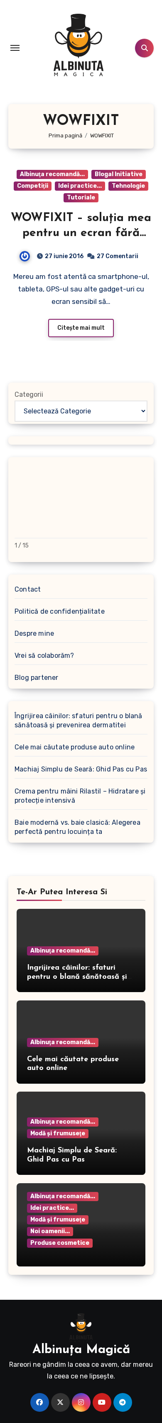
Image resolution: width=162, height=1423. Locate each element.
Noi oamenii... (50, 1231)
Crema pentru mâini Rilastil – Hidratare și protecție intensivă (80, 795)
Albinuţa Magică (81, 1349)
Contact (28, 589)
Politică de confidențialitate (60, 611)
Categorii (29, 394)
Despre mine (34, 633)
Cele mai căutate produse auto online (75, 747)
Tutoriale (81, 197)
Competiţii (32, 185)
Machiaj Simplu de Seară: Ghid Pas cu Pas (81, 769)
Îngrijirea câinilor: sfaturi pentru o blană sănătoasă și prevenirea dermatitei (78, 720)
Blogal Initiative (118, 174)
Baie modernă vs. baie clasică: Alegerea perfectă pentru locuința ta (77, 827)
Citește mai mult (81, 327)
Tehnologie (128, 185)
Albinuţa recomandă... (52, 174)
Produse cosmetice (59, 1242)
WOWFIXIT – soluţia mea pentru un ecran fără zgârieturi (81, 233)
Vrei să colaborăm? (44, 655)
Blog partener (37, 678)
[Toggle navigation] (15, 48)
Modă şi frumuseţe (57, 1133)
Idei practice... (80, 185)
